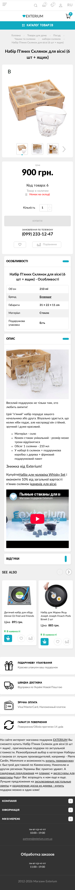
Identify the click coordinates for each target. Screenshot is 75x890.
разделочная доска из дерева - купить (38, 785)
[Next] (69, 572)
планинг (44, 773)
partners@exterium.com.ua (37, 838)
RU (69, 5)
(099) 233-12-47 (37, 234)
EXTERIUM (60, 740)
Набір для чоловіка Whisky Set (42, 474)
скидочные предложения (17, 773)
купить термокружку (60, 760)
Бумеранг (45, 297)
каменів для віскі (43, 484)
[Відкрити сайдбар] (4, 4)
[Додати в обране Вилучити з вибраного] (20, 245)
